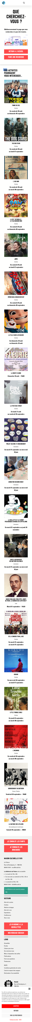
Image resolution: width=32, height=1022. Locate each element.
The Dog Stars (16, 143)
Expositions (7, 912)
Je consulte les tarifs (16, 841)
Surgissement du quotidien (16, 788)
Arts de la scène (8, 902)
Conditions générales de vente (12, 968)
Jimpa (16, 259)
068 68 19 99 (7, 867)
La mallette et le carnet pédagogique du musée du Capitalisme (16, 520)
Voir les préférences (16, 1015)
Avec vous (7, 918)
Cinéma (6, 905)
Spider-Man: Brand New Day (16, 297)
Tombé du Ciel (16, 105)
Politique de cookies (14, 1019)
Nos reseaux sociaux (16, 933)
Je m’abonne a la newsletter (16, 926)
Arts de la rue (8, 910)
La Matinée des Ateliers (16, 824)
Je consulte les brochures (16, 848)
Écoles (6, 946)
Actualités (7, 943)
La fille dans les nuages (16, 335)
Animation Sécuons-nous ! (16, 482)
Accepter (16, 1006)
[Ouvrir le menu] (28, 3)
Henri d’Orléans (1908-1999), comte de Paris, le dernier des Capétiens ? (16, 600)
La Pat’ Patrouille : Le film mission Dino (16, 220)
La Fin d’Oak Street (16, 406)
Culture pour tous (8, 948)
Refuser (16, 1010)
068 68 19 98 (7, 884)
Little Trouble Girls (16, 712)
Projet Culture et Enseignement (16, 444)
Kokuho (16, 674)
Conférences (7, 915)
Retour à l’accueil (16, 51)
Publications (7, 956)
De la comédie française (16, 636)
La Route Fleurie (16, 373)
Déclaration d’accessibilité (11, 973)
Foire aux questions (9, 959)
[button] (29, 989)
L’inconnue (16, 750)
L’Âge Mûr (16, 181)
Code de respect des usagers (12, 970)
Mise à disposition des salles (12, 953)
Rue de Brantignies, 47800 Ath (20, 985)
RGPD (20, 1019)
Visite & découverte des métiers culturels (16, 560)
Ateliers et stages (9, 907)
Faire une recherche (16, 57)
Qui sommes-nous (9, 951)
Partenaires (7, 961)
